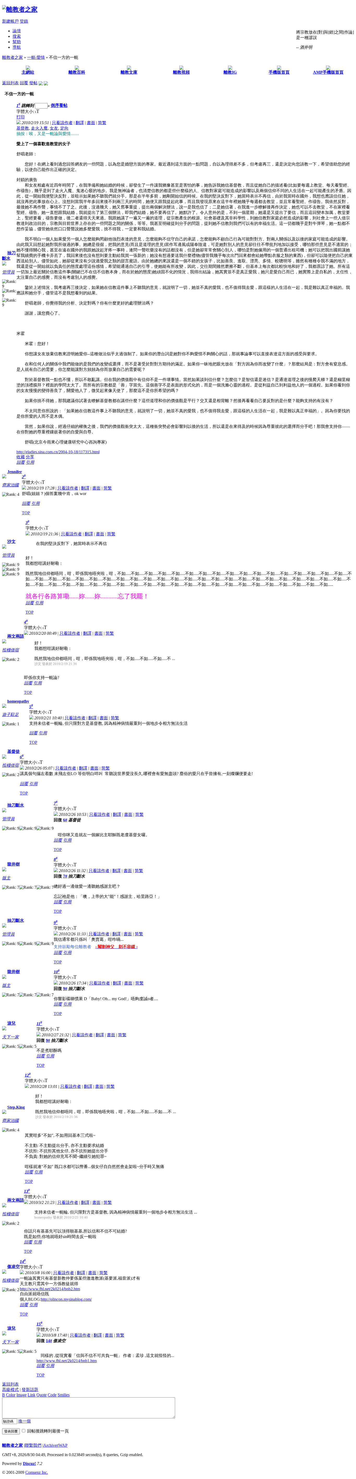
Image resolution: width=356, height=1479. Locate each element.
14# (49, 1340)
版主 (6, 878)
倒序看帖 (59, 105)
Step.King (16, 1107)
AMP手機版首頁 (328, 72)
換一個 (24, 1421)
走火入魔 (39, 128)
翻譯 (80, 122)
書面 (91, 122)
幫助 (17, 42)
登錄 (24, 21)
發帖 (33, 83)
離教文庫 (129, 72)
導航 (17, 47)
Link (31, 1395)
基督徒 (13, 751)
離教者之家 (12, 57)
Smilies (64, 1395)
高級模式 (10, 1389)
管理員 (8, 272)
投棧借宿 (10, 650)
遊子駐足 (10, 714)
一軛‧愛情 (36, 57)
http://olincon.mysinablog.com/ (66, 1299)
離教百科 (77, 72)
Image (21, 1395)
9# (65, 988)
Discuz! (29, 1463)
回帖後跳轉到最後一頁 (48, 1431)
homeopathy (18, 701)
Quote (41, 1395)
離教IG (230, 72)
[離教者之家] (20, 9)
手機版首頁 (279, 72)
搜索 (17, 36)
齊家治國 (10, 485)
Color (10, 1395)
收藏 (20, 457)
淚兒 (11, 1023)
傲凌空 (13, 1266)
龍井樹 (13, 864)
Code (52, 1395)
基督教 (22, 128)
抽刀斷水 (15, 805)
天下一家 (10, 1037)
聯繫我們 (33, 1445)
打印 (20, 117)
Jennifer (14, 471)
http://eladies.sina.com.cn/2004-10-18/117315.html (58, 452)
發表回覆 (11, 1431)
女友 (54, 128)
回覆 (24, 83)
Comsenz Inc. (36, 1472)
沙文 (11, 541)
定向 (64, 128)
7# (65, 876)
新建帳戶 (10, 21)
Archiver (50, 1445)
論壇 (17, 31)
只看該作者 (62, 122)
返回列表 (10, 83)
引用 (30, 462)
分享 (30, 457)
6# (65, 820)
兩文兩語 (15, 636)
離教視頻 (181, 72)
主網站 (28, 72)
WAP (63, 1445)
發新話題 (30, 1389)
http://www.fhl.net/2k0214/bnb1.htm (66, 1361)
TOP (26, 513)
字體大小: (25, 111)
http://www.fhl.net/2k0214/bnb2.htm (50, 1289)
